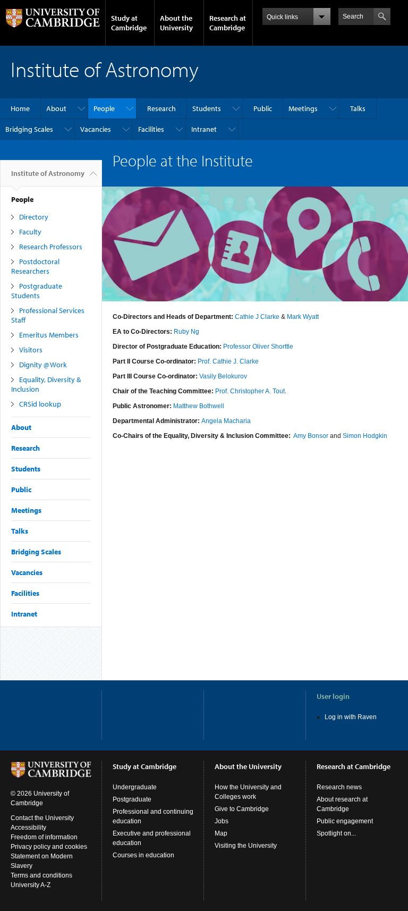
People (104, 108)
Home (20, 108)
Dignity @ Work (43, 364)
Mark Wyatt (303, 316)
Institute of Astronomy (47, 173)
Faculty (30, 232)
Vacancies (95, 129)
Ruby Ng (186, 331)
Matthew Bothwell (198, 406)
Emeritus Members (49, 335)
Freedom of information (44, 837)
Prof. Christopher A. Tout (250, 391)
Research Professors (50, 246)
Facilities (151, 129)
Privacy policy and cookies (49, 846)
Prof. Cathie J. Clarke (228, 361)
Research (161, 108)
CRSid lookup (40, 404)
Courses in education (143, 855)
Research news (339, 787)
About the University (176, 22)
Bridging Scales (29, 129)
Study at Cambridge (129, 22)
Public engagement (345, 821)
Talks (358, 108)
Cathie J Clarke (257, 316)
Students (206, 108)
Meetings (303, 108)
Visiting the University (246, 845)
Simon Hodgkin (365, 436)
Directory (33, 217)
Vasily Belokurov (223, 376)
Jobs (221, 821)
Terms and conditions (41, 875)
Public (262, 108)
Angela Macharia (226, 421)
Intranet (204, 129)
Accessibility (28, 827)
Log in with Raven (351, 717)
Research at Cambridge (227, 22)
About (56, 108)
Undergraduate (135, 787)
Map (221, 833)
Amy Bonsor (310, 436)
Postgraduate (132, 799)
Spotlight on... (336, 833)
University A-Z (30, 885)
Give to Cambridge (242, 809)
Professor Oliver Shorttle (258, 346)
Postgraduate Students (36, 290)
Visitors (30, 350)
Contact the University (42, 818)
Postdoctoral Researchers (35, 266)
